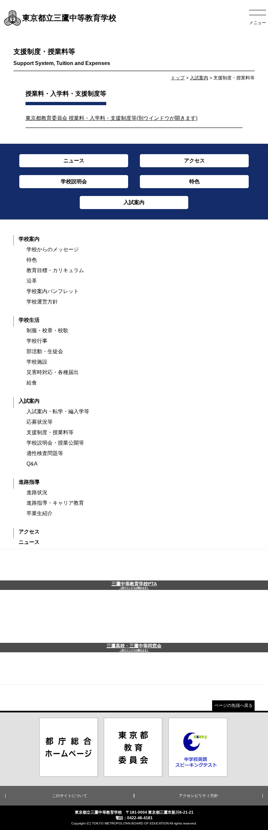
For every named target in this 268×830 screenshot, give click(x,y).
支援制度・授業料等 (50, 432)
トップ (178, 77)
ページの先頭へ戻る (233, 705)
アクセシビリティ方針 (198, 795)
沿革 (31, 281)
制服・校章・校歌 (47, 330)
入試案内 (199, 77)
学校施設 (36, 362)
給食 (31, 382)
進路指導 (29, 482)
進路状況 (36, 492)
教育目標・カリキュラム (55, 270)
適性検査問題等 (44, 453)
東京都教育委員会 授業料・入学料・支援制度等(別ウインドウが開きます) (111, 118)
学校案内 (29, 239)
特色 (31, 260)
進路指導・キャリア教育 (55, 503)
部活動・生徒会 (44, 351)
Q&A (32, 463)
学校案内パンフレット (52, 291)
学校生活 (29, 320)
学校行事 (36, 341)
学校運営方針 (42, 301)
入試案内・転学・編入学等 (57, 411)
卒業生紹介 (39, 513)
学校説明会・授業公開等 (55, 443)
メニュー (257, 22)
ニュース (29, 542)
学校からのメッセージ (52, 249)
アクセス (29, 531)
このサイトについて (69, 795)
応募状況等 (39, 422)
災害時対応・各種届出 (52, 372)
